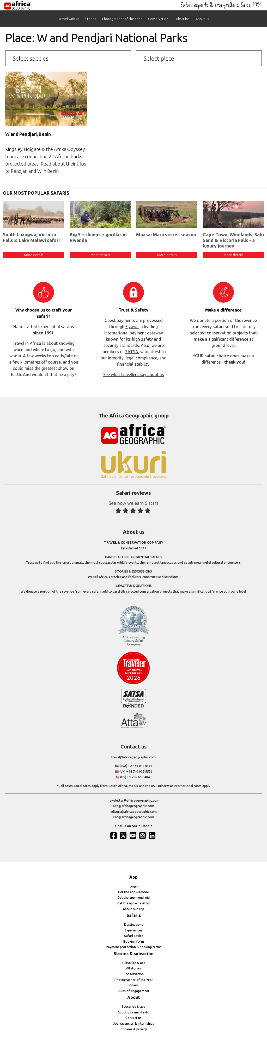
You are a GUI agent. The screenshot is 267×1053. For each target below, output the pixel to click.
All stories (133, 968)
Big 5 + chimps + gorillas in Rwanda (98, 237)
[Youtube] (133, 835)
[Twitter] (123, 835)
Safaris (133, 915)
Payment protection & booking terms (133, 947)
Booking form (133, 941)
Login (134, 886)
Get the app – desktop (133, 903)
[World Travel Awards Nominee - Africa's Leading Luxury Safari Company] (133, 645)
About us (202, 19)
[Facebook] (114, 835)
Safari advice (133, 935)
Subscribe (181, 19)
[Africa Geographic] (17, 5)
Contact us (133, 1017)
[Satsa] (133, 706)
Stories (90, 19)
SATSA (131, 351)
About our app (133, 909)
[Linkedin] (152, 835)
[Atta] (133, 727)
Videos (134, 985)
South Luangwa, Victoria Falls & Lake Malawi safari (31, 237)
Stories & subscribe (134, 953)
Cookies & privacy (133, 1029)
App (133, 877)
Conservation (158, 19)
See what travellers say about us (133, 374)
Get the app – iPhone (133, 892)
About (133, 997)
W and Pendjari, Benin (28, 134)
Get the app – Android (134, 897)
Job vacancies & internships (133, 1023)
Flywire (131, 326)
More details (33, 255)
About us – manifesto (133, 1012)
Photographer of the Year (122, 19)
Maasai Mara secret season (166, 234)
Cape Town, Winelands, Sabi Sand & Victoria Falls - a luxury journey (233, 240)
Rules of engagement (133, 991)
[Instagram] (143, 835)
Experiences (133, 930)
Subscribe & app (133, 963)
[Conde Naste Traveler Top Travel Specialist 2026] (133, 683)
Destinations (133, 924)
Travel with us (68, 19)
